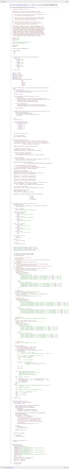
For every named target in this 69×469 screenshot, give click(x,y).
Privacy (9, 467)
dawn (11, 5)
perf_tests (40, 5)
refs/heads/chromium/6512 (22, 5)
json (67, 467)
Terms (12, 467)
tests (36, 5)
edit (33, 7)
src (30, 5)
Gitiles (6, 467)
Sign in (67, 1)
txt (64, 467)
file (30, 7)
